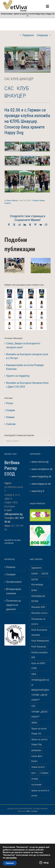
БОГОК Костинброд (37, 582)
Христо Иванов (12, 201)
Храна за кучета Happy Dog (39, 742)
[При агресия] (9, 314)
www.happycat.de (40, 483)
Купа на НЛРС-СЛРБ (38, 666)
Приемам (10, 863)
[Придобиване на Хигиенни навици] (31, 325)
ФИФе (34, 722)
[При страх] (9, 325)
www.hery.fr (38, 491)
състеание (36, 784)
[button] (6, 265)
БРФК (34, 590)
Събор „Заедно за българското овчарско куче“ (10, 270)
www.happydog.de (40, 476)
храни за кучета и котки (40, 793)
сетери (34, 778)
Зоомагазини (14, 581)
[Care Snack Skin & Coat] (31, 293)
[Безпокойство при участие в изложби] (31, 304)
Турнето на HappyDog (17, 375)
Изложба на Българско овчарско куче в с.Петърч (37, 268)
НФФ (33, 674)
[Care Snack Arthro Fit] (20, 293)
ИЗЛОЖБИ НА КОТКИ (38, 599)
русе (33, 772)
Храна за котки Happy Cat (38, 731)
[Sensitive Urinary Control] (9, 304)
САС (33, 706)
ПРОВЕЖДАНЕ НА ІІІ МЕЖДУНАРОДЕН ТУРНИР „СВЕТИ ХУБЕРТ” (40, 690)
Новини (42, 201)
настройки (11, 857)
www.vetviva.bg (40, 461)
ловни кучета (38, 767)
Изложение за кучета (38, 621)
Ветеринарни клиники (13, 591)
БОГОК (45, 573)
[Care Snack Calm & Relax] (9, 293)
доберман (36, 750)
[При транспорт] (20, 314)
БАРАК (34, 573)
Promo (9, 403)
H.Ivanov (34, 811)
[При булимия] (42, 325)
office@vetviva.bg (13, 514)
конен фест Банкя (37, 759)
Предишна (28, 35)
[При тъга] (31, 314)
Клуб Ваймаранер (40, 640)
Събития (7, 203)
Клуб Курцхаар (38, 646)
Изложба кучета (39, 613)
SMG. (28, 811)
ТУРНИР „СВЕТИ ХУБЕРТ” (39, 714)
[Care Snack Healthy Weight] (42, 293)
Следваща (42, 35)
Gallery (18, 270)
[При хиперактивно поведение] (20, 325)
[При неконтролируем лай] (42, 314)
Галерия (35, 201)
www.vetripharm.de (40, 469)
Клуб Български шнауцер (39, 632)
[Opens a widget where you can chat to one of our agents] (44, 863)
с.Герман (44, 772)
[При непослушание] (42, 304)
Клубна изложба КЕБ (39, 655)
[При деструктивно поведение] (20, 304)
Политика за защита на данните (13, 605)
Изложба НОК (38, 607)
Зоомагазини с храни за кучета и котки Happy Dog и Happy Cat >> (27, 15)
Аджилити (36, 567)
